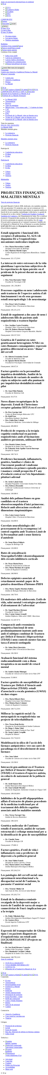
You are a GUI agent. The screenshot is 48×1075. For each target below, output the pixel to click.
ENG (7, 113)
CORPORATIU (6, 19)
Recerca (8, 103)
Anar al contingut (28, 2)
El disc (7, 156)
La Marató (34, 72)
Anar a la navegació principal (11, 2)
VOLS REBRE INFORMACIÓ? (17, 965)
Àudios (7, 174)
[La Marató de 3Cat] (15, 95)
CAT (7, 109)
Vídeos (7, 172)
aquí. (41, 220)
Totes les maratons (11, 105)
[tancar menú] (4, 74)
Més (24, 107)
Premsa (27, 72)
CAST (7, 111)
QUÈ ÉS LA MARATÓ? (14, 963)
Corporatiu (4, 70)
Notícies (8, 176)
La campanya (10, 133)
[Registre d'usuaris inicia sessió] (13, 24)
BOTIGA (16, 92)
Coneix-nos (5, 72)
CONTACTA (10, 967)
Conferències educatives (13, 152)
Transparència (10, 101)
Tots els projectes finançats (10, 202)
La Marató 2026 (11, 99)
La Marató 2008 (6, 127)
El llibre (8, 154)
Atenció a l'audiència (17, 72)
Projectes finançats (11, 135)
